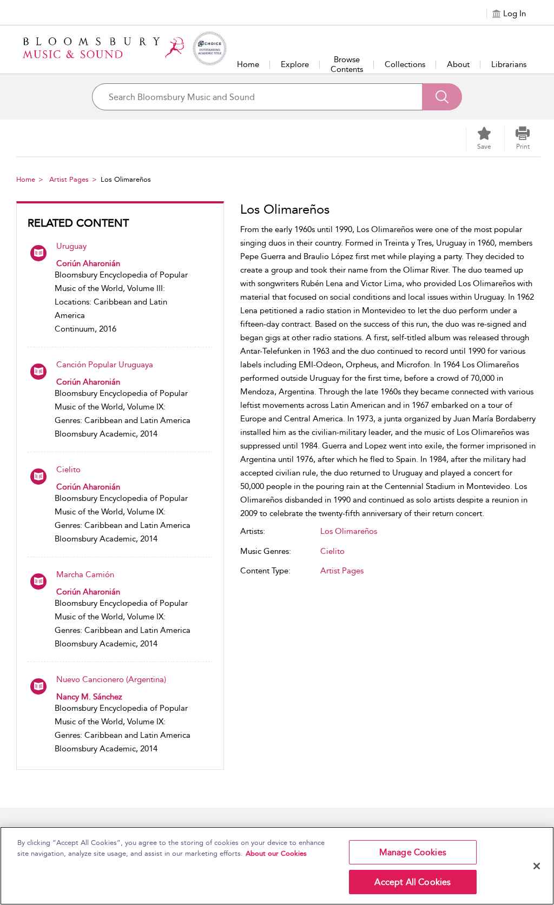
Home (248, 64)
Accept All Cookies (412, 882)
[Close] (537, 866)
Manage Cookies (412, 852)
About (458, 64)
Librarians (508, 64)
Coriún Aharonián (88, 263)
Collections (405, 64)
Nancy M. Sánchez (89, 697)
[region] (277, 866)
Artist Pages (69, 179)
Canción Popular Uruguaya (104, 364)
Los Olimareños (348, 531)
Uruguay (71, 246)
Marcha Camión (85, 574)
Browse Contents (347, 64)
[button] (523, 138)
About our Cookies (276, 853)
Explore (295, 64)
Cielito (68, 469)
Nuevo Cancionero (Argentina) (111, 679)
